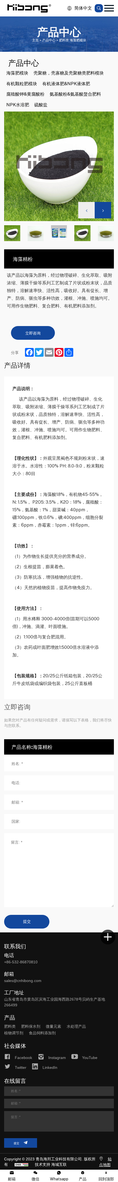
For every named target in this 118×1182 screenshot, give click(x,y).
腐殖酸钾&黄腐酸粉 (25, 94)
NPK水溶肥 (17, 104)
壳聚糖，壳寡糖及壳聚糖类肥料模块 (68, 73)
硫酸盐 (40, 104)
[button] (103, 210)
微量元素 (53, 1026)
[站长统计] (21, 1164)
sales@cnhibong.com (22, 980)
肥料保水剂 (30, 1026)
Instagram (57, 1057)
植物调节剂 (13, 1033)
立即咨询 (33, 333)
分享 (15, 352)
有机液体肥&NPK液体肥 (66, 83)
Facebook (23, 1057)
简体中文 (83, 8)
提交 (27, 921)
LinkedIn (50, 1067)
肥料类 (10, 1026)
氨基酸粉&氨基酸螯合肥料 (75, 94)
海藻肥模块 (17, 73)
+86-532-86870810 (21, 962)
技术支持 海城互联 (51, 1164)
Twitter (20, 1067)
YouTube (89, 1057)
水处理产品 (76, 1026)
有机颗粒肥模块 (21, 83)
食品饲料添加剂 (42, 1033)
